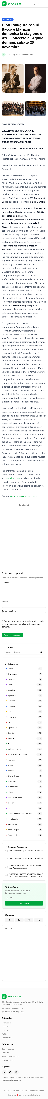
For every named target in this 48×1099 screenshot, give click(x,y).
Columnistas (7, 1038)
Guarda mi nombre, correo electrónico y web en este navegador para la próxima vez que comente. (23, 624)
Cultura (5, 1030)
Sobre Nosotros (8, 1049)
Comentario (6, 582)
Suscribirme (24, 903)
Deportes (5, 1026)
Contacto (5, 1053)
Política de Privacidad (10, 1056)
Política (4, 1034)
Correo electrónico (9, 611)
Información (6, 1023)
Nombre (5, 602)
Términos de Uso (8, 1060)
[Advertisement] (24, 531)
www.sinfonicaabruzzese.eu (23, 496)
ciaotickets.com (12, 478)
